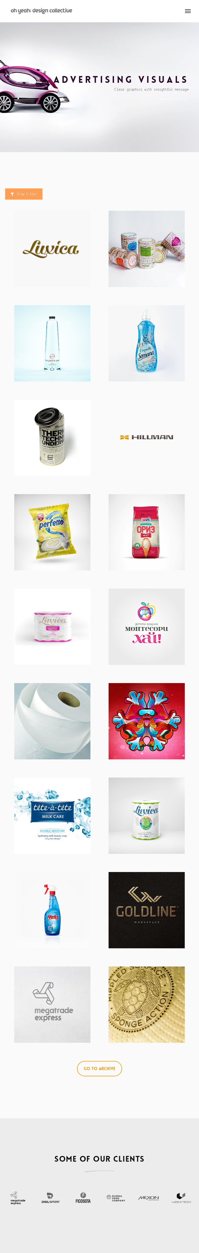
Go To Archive (99, 1068)
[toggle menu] (188, 11)
